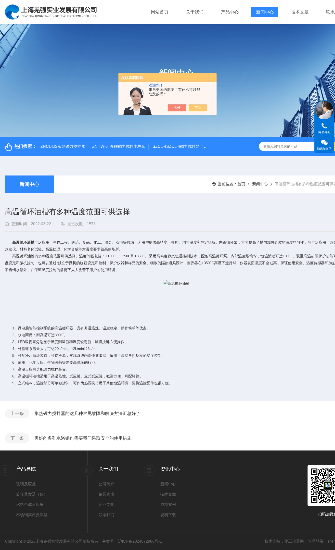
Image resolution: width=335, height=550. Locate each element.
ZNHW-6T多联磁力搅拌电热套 (118, 146)
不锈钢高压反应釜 (32, 515)
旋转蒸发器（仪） (32, 494)
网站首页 (159, 12)
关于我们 (195, 12)
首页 (241, 184)
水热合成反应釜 (30, 504)
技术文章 (300, 12)
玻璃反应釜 (26, 484)
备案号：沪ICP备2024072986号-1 (132, 541)
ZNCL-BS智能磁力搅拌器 (62, 146)
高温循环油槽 (23, 242)
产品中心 (230, 12)
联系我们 (106, 515)
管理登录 (315, 541)
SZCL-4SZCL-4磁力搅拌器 (176, 146)
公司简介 (106, 484)
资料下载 (168, 515)
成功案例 (168, 504)
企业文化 (106, 504)
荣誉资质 (106, 494)
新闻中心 (265, 12)
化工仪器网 (294, 541)
